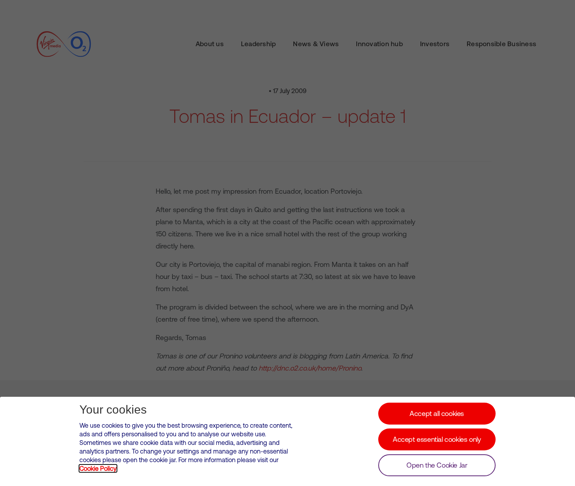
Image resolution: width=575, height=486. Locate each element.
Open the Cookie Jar (436, 465)
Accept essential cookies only (437, 439)
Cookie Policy (98, 468)
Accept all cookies (437, 413)
